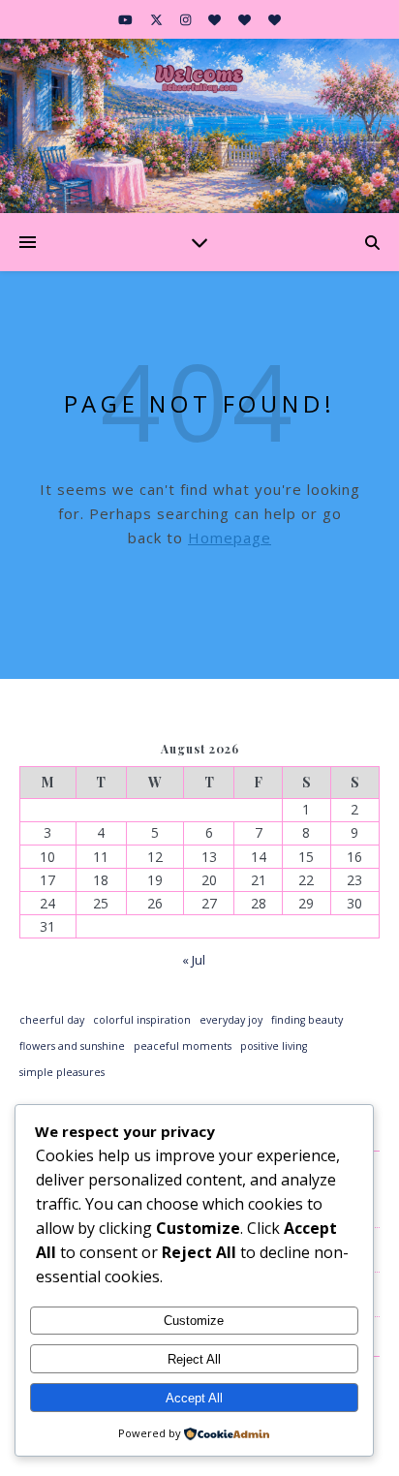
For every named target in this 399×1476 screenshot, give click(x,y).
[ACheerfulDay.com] (199, 126)
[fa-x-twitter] (158, 19)
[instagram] (187, 19)
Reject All (194, 1359)
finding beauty (307, 1020)
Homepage (229, 537)
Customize (194, 1320)
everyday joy (231, 1020)
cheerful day (51, 1020)
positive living (273, 1046)
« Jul (193, 960)
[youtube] (127, 19)
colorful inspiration (142, 1020)
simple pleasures (62, 1072)
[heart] (216, 19)
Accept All (194, 1398)
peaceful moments (182, 1046)
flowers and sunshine (72, 1046)
